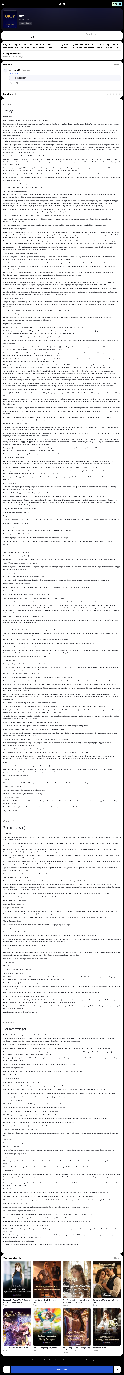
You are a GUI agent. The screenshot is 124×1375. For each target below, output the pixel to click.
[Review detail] (16, 83)
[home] (3, 3)
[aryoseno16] (5, 70)
